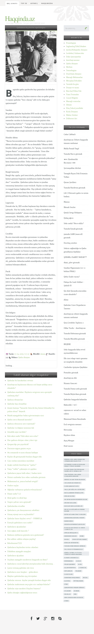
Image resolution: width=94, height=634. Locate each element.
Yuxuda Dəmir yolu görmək (75, 389)
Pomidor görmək (71, 373)
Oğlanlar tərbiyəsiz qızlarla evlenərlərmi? (24, 490)
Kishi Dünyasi (72, 112)
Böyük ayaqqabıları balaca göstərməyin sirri (25, 416)
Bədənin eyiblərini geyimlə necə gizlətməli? (25, 535)
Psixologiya (71, 43)
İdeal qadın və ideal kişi (17, 498)
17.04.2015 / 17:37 (21, 354)
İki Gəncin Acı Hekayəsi (72, 483)
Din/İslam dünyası (73, 74)
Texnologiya (71, 70)
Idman (69, 105)
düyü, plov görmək (72, 263)
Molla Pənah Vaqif (71, 149)
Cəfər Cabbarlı (70, 134)
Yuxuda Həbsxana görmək (75, 334)
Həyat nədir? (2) (14, 494)
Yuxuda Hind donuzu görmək (74, 546)
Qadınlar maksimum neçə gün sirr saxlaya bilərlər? (28, 584)
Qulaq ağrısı (68, 218)
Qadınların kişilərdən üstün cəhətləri (22, 547)
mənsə (66, 539)
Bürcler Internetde (71, 542)
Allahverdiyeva (70, 567)
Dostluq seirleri (70, 243)
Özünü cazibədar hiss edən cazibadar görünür (26, 477)
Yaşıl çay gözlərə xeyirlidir (74, 489)
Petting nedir (78, 581)
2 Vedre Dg (82, 567)
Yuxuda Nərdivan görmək (74, 188)
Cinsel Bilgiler (72, 98)
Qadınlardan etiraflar (16, 506)
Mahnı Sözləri (72, 115)
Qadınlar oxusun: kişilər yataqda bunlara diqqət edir (29, 580)
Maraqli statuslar (73, 101)
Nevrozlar (68, 430)
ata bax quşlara (70, 503)
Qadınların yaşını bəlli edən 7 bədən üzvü (24, 473)
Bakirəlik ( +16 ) (70, 405)
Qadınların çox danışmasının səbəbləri (23, 510)
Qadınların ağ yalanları (16, 527)
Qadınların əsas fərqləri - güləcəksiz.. (23, 572)
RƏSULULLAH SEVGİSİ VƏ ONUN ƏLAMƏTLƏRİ (74, 528)
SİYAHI (66, 601)
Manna (66, 202)
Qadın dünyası (24, 357)
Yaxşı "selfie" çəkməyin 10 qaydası (22, 469)
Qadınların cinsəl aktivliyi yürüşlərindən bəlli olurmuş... (31, 564)
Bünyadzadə (68, 561)
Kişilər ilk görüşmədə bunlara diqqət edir (24, 457)
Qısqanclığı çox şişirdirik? (18, 444)
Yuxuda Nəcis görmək (73, 154)
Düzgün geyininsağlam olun (74, 524)
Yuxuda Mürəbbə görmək (74, 339)
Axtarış (34, 3)
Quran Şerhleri (70, 182)
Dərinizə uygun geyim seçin (19, 448)
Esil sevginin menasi (72, 424)
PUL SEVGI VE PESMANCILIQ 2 (73, 549)
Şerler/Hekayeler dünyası (76, 50)
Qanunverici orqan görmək (74, 587)
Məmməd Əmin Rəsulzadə (75, 419)
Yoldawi (78, 571)
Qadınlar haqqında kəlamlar (75, 400)
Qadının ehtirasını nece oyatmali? (21, 424)
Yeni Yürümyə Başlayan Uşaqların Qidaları (72, 475)
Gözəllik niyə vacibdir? (16, 432)
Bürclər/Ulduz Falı (73, 91)
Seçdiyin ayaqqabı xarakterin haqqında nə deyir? (27, 560)
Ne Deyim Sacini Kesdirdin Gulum (75, 499)
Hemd (82, 536)
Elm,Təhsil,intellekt (74, 108)
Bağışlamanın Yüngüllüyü (73, 493)
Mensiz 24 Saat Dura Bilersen (74, 479)
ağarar (76, 591)
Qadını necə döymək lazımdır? (19, 420)
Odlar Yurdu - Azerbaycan (75, 328)
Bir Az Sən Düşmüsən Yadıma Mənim (74, 510)
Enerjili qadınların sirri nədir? (19, 523)
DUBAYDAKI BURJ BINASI (72, 577)
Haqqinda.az (20, 18)
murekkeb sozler (70, 536)
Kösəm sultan (69, 496)
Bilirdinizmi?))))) (14, 543)
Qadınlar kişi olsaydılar (17, 404)
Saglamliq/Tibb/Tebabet (76, 46)
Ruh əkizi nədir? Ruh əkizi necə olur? (22, 436)
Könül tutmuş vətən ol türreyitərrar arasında (73, 553)
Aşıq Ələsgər (69, 441)
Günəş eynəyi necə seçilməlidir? (20, 514)
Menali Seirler (70, 207)
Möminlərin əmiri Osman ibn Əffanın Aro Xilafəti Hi (74, 460)
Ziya (75, 594)
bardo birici (68, 521)
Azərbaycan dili (70, 378)
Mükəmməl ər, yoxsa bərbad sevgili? (22, 481)
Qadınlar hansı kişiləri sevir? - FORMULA (24, 519)
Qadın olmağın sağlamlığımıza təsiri (22, 593)
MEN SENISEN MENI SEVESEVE (73, 597)
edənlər (67, 594)
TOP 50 (24, 3)
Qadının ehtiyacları (15, 400)
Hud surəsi (68, 446)
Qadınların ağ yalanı (15, 556)
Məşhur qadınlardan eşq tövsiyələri (22, 576)
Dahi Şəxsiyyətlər (73, 57)
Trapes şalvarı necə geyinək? (19, 502)
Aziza (42, 354)
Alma (66, 300)
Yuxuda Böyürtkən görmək (75, 394)
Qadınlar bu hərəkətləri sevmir (20, 381)
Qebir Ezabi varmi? (72, 277)
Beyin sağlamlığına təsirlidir (75, 514)
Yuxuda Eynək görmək (73, 229)
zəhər (78, 561)
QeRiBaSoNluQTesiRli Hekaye (74, 518)
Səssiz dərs (68, 574)
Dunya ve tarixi (72, 88)
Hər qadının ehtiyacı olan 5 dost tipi (22, 440)
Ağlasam (67, 591)
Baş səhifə (12, 3)
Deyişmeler (68, 571)
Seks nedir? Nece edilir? (74, 223)
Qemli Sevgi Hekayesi (73, 213)
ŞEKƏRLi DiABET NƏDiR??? (75, 257)
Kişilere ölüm (69, 435)
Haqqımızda (47, 3)
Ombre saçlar (13, 486)
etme (66, 584)
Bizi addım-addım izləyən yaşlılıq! (21, 539)
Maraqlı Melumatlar (74, 77)
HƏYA (80, 564)
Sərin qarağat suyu (71, 486)
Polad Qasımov (69, 564)
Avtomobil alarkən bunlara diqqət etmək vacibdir (74, 465)
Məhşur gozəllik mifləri (73, 506)
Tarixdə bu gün (72, 84)
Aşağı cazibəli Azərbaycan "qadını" (21, 465)
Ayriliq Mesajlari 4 (71, 533)
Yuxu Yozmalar (72, 94)
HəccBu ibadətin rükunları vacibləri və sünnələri (74, 470)
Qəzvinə (67, 581)
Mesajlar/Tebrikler (74, 81)
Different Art (71, 119)
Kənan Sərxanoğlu (71, 557)
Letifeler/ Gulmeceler (75, 53)
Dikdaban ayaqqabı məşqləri (19, 551)
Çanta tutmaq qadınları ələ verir (20, 568)
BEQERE (67, 344)
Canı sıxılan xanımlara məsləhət (20, 461)
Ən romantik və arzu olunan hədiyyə (22, 453)
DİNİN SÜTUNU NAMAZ (79, 539)
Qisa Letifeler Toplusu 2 (74, 323)
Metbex (69, 67)
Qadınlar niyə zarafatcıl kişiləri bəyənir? (24, 589)
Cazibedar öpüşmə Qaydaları (75, 367)
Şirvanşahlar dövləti (72, 168)
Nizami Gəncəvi (70, 383)
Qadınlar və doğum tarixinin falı (20, 428)
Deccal (85, 577)
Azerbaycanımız (72, 60)
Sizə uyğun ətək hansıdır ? (18, 531)
